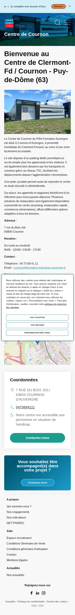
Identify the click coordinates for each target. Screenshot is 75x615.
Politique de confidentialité (31, 601)
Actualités (10, 601)
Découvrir (58, 6)
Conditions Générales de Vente (26, 543)
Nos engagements (18, 511)
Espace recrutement (19, 537)
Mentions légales (17, 560)
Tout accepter (37, 317)
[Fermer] (70, 6)
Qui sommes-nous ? (19, 506)
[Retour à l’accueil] (15, 23)
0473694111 (25, 407)
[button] (37, 342)
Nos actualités (15, 575)
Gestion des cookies (57, 601)
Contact (11, 554)
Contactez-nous (37, 438)
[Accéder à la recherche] (57, 22)
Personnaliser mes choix (37, 333)
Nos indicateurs (16, 517)
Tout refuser (37, 325)
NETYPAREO (15, 523)
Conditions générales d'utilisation (27, 549)
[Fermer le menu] (67, 22)
